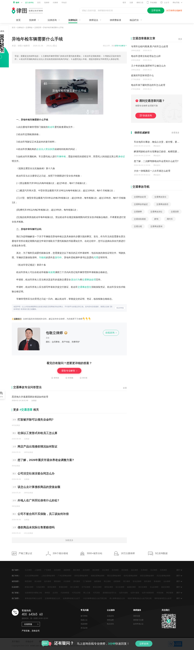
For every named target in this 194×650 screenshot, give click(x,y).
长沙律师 (153, 570)
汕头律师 (166, 581)
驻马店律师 (137, 581)
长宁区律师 (86, 587)
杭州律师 (86, 570)
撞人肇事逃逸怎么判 (117, 598)
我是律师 (84, 624)
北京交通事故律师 (31, 576)
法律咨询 (52, 20)
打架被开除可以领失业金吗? (35, 419)
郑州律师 (124, 570)
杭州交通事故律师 (130, 576)
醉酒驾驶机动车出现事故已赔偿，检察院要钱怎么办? (160, 142)
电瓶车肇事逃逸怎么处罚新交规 (140, 598)
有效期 (51, 272)
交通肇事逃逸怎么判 (52, 598)
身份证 (121, 156)
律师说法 (93, 20)
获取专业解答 (68, 370)
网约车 (170, 219)
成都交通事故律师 (97, 576)
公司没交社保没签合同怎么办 (36, 473)
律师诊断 (110, 620)
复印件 (58, 257)
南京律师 (134, 570)
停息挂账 (160, 593)
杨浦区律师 (131, 587)
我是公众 (84, 620)
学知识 (64, 3)
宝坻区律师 (40, 587)
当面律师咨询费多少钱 (33, 593)
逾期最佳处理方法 (109, 593)
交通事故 (29, 28)
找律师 (46, 3)
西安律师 (95, 570)
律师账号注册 (138, 620)
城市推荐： (16, 581)
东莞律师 (163, 570)
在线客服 (28, 624)
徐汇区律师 (74, 587)
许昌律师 (66, 581)
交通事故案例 (156, 226)
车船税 (42, 257)
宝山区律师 (154, 587)
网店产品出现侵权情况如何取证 (37, 446)
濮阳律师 (57, 581)
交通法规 (138, 226)
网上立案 (86, 593)
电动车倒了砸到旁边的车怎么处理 (148, 85)
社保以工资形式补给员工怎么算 (37, 433)
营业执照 (50, 149)
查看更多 (175, 132)
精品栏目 (134, 20)
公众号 (166, 3)
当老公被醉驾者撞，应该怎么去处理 (152, 171)
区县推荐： (16, 587)
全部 (125, 388)
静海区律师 (29, 587)
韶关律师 (147, 581)
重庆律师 (76, 570)
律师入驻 (139, 3)
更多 (180, 39)
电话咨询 (110, 624)
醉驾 (156, 219)
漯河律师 (76, 581)
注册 (131, 3)
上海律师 (38, 570)
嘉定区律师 (165, 587)
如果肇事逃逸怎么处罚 (71, 598)
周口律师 (126, 581)
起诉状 (55, 593)
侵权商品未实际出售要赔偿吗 (36, 527)
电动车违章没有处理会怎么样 (146, 56)
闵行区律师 (142, 587)
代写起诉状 (76, 593)
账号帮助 (84, 616)
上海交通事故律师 (48, 576)
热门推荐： (16, 598)
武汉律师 (105, 570)
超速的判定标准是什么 (142, 75)
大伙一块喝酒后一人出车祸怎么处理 (152, 161)
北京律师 (28, 570)
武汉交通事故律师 (163, 576)
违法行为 (75, 279)
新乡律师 (38, 581)
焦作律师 (47, 581)
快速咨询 (147, 115)
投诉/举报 (120, 308)
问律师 (55, 3)
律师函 (47, 593)
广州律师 (47, 570)
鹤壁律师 (28, 581)
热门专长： (16, 576)
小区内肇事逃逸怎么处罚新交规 (95, 598)
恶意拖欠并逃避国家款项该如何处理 (30, 397)
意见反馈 (84, 628)
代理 (96, 257)
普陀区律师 (108, 587)
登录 (124, 3)
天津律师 (144, 570)
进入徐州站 (29, 3)
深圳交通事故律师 (81, 576)
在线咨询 (110, 332)
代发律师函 (65, 593)
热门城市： (16, 570)
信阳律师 (116, 581)
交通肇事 (138, 211)
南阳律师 (97, 581)
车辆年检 (61, 156)
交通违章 (37, 28)
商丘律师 (107, 581)
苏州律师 (115, 570)
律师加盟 (136, 616)
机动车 (51, 127)
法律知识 (72, 20)
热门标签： (16, 593)
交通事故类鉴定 (141, 204)
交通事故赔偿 (162, 204)
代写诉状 (96, 593)
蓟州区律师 (52, 587)
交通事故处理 (89, 279)
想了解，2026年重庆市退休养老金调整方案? (46, 460)
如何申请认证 (138, 624)
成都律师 (66, 570)
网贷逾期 (169, 593)
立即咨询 (143, 643)
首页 (39, 3)
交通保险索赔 (140, 219)
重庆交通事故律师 (114, 576)
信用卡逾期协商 (148, 593)
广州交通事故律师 (64, 576)
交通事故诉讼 (156, 211)
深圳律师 (57, 570)
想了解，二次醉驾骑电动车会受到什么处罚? (156, 151)
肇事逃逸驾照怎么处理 (162, 598)
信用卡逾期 (123, 593)
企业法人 (40, 149)
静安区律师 (97, 587)
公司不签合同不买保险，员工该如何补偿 (43, 513)
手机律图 (153, 3)
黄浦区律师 (63, 587)
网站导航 (176, 3)
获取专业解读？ (121, 46)
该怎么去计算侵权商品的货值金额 (39, 486)
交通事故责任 (84, 287)
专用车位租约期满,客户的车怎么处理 (149, 46)
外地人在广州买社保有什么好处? (38, 500)
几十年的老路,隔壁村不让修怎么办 (148, 66)
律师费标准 (115, 20)
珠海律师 (157, 581)
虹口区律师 (120, 587)
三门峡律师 (87, 581)
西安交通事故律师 (147, 576)
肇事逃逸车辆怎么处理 (33, 598)
